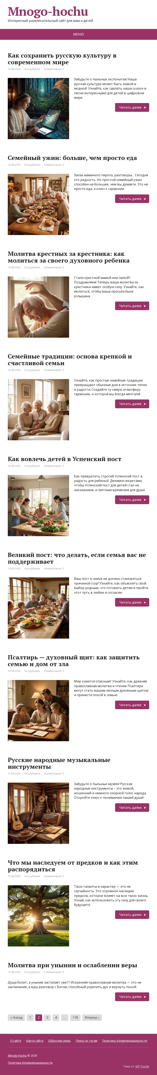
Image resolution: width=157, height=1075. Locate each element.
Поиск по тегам (86, 1041)
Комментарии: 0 (54, 69)
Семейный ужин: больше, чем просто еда (72, 158)
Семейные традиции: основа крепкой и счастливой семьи (70, 359)
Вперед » (92, 1017)
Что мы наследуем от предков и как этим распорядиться (73, 865)
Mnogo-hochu (17, 1055)
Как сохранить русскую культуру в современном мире (62, 58)
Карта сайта (34, 1041)
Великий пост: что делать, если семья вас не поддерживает (77, 558)
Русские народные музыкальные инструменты (59, 763)
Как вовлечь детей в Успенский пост (64, 459)
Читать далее (130, 107)
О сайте (15, 1041)
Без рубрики (32, 69)
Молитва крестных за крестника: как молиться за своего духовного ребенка (69, 257)
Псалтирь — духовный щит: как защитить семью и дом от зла (74, 660)
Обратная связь (59, 1041)
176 (75, 1017)
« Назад (16, 1017)
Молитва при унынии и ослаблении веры (72, 965)
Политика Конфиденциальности (124, 1041)
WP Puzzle (142, 1066)
